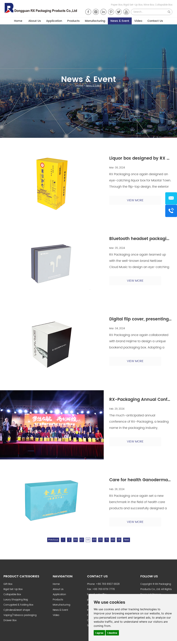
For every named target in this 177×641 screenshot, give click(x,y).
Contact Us (155, 21)
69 (94, 540)
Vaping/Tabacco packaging (19, 615)
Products (73, 21)
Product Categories (21, 576)
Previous (53, 540)
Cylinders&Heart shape (16, 610)
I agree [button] (99, 632)
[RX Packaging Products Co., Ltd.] (42, 8)
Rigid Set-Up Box (12, 589)
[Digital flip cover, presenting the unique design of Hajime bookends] (52, 344)
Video (138, 21)
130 (113, 540)
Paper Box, (117, 5)
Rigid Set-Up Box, (133, 5)
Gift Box (7, 584)
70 (100, 540)
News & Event (119, 21)
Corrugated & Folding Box (18, 605)
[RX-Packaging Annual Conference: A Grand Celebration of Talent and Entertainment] (52, 424)
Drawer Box (9, 620)
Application (54, 21)
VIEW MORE (135, 200)
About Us (34, 21)
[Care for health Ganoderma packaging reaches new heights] (52, 500)
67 (81, 540)
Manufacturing (95, 21)
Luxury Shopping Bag (15, 600)
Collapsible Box (163, 5)
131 (119, 540)
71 (107, 540)
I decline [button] (112, 632)
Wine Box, (149, 5)
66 (75, 540)
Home (18, 21)
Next (126, 540)
